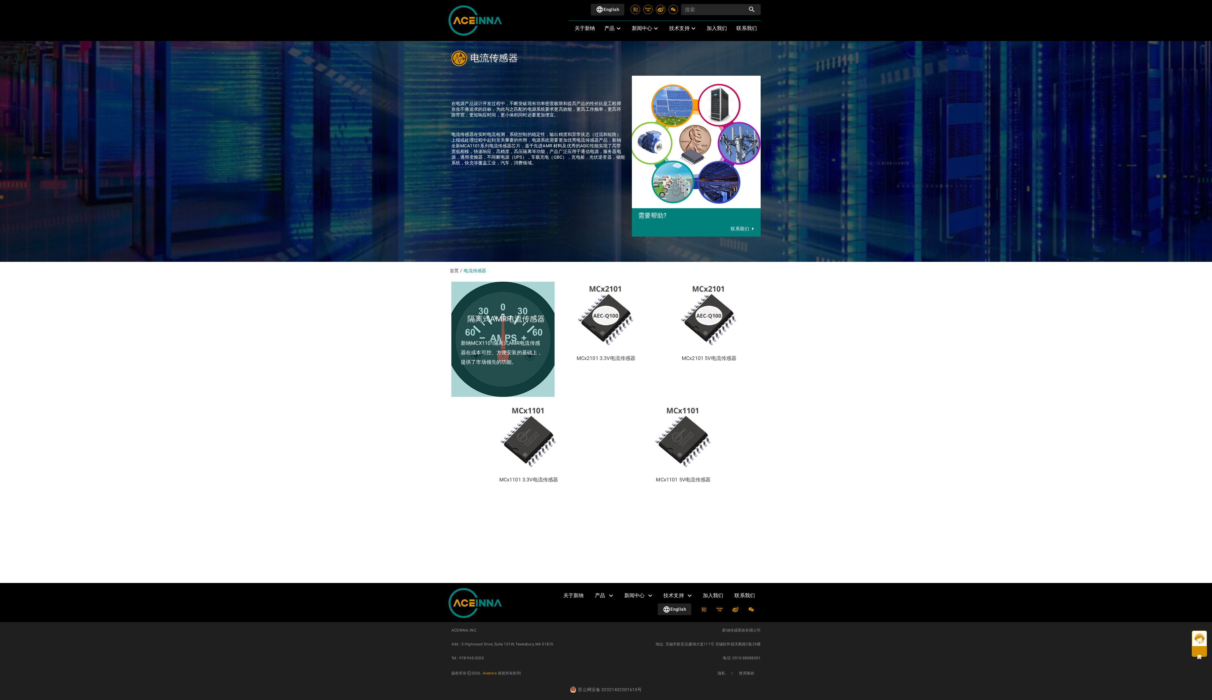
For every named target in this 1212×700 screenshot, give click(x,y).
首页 (454, 270)
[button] (612, 28)
